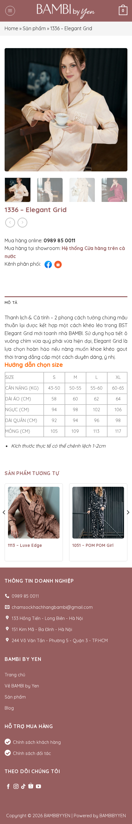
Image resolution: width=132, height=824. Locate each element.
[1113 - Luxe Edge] (34, 513)
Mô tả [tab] (11, 302)
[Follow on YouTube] (38, 786)
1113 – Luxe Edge (25, 545)
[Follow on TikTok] (23, 786)
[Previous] (14, 109)
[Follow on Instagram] (16, 786)
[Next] (117, 109)
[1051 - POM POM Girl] (98, 513)
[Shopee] (30, 786)
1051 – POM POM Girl (93, 545)
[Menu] (10, 11)
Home (11, 28)
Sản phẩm (34, 28)
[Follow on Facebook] (8, 786)
